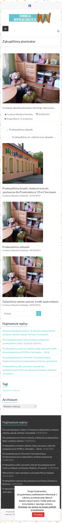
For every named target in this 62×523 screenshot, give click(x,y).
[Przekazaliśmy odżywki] (22, 203)
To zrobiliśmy (26, 118)
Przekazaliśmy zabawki (19, 129)
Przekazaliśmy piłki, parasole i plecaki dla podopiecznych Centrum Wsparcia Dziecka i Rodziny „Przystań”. (29, 370)
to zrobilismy (15, 390)
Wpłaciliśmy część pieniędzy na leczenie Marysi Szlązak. (28, 472)
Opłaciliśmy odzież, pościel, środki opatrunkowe (30, 301)
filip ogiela (6, 390)
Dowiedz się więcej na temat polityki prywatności (37, 508)
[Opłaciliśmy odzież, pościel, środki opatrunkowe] (22, 257)
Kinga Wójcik (13, 118)
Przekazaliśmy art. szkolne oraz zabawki (34, 137)
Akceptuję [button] (38, 515)
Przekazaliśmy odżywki (15, 247)
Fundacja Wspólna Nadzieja (20, 114)
